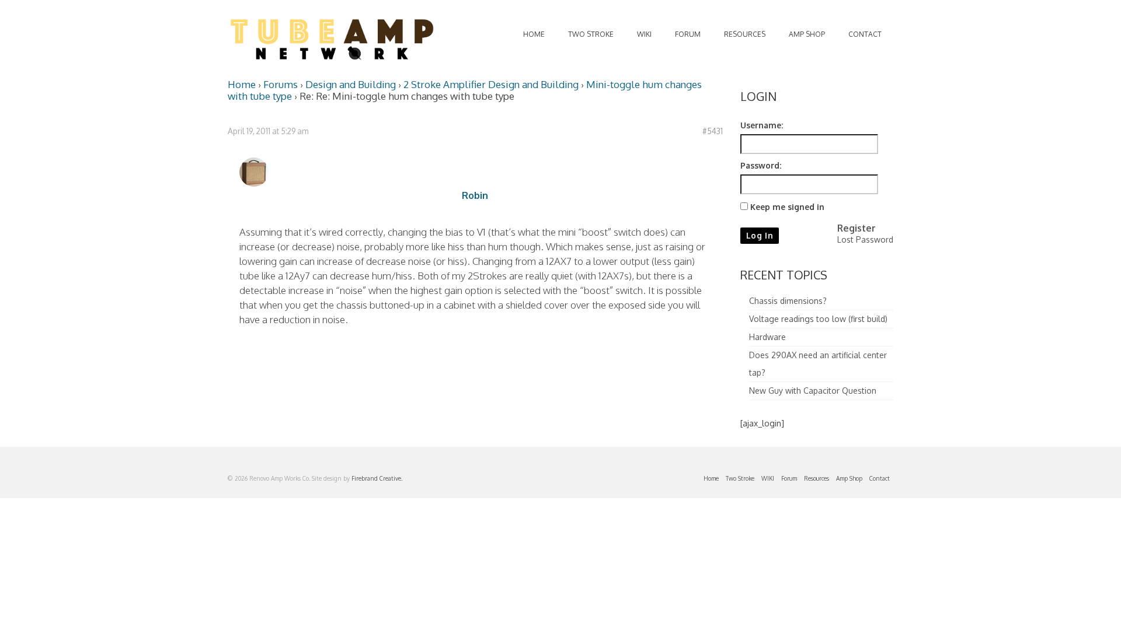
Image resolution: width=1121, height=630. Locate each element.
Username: (761, 125)
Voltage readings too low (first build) (818, 319)
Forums (280, 84)
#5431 (712, 131)
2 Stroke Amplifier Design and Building (491, 84)
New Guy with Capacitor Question (812, 391)
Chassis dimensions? (788, 301)
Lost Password (865, 239)
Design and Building (350, 84)
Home (242, 84)
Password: (760, 165)
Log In (760, 235)
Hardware (767, 337)
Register (856, 228)
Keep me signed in (787, 207)
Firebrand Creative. (376, 478)
